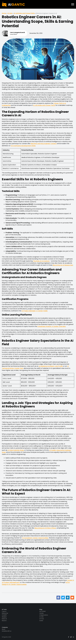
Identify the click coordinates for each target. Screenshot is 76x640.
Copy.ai (4, 611)
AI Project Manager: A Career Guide (34, 311)
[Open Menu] (72, 4)
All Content (42, 611)
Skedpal (4, 617)
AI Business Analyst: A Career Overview (51, 326)
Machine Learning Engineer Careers (44, 143)
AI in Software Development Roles (23, 146)
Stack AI (4, 620)
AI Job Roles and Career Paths (24, 13)
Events (41, 620)
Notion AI (4, 619)
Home (4, 13)
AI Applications (43, 615)
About (3, 629)
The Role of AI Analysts (41, 261)
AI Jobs (10, 13)
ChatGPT (4, 615)
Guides (41, 613)
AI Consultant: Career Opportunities (35, 538)
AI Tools (41, 619)
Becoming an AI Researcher (63, 265)
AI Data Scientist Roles (16, 450)
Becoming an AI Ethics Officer (45, 528)
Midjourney (5, 613)
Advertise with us (6, 631)
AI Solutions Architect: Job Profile (51, 366)
